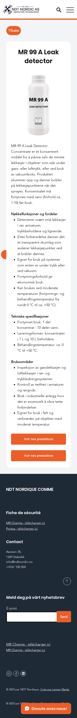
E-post (11, 608)
